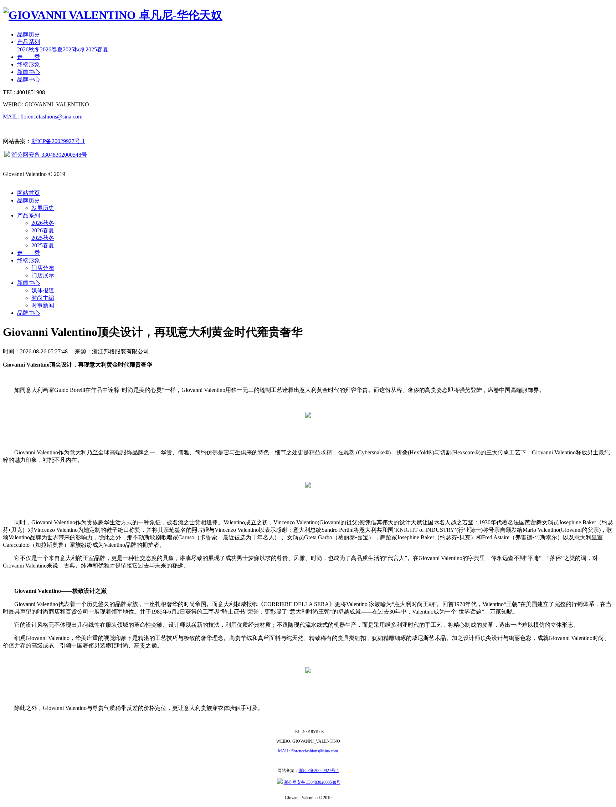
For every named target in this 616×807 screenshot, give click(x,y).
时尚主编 (42, 298)
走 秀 (28, 57)
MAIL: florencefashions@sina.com (42, 117)
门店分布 (42, 268)
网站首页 (28, 193)
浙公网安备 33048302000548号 (49, 155)
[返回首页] (112, 15)
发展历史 (42, 208)
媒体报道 (42, 290)
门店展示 (42, 275)
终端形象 (28, 64)
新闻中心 (28, 72)
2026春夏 (51, 49)
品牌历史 (28, 34)
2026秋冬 (28, 49)
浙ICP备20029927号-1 (58, 141)
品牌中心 (28, 79)
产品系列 (28, 42)
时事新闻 (42, 305)
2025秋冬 (74, 49)
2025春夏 (97, 49)
